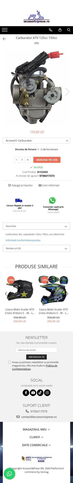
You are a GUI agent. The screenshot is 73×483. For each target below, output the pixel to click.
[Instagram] (47, 392)
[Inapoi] (3, 38)
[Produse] (5, 31)
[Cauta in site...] (69, 30)
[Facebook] (26, 392)
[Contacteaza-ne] (50, 30)
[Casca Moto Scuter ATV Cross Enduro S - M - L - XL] (20, 291)
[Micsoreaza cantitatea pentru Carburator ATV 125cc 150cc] (16, 160)
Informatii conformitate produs (23, 240)
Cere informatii (50, 185)
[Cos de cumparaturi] (60, 30)
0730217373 (38, 411)
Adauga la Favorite (22, 185)
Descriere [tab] (11, 226)
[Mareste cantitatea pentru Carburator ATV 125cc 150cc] (28, 160)
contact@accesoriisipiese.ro (39, 417)
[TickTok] (40, 392)
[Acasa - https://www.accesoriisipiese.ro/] (36, 16)
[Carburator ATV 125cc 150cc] (36, 88)
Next (67, 92)
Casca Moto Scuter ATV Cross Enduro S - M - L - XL (19, 311)
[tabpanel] (36, 88)
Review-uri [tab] (13, 248)
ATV (36, 43)
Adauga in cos (46, 160)
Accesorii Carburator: (19, 140)
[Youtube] (33, 392)
